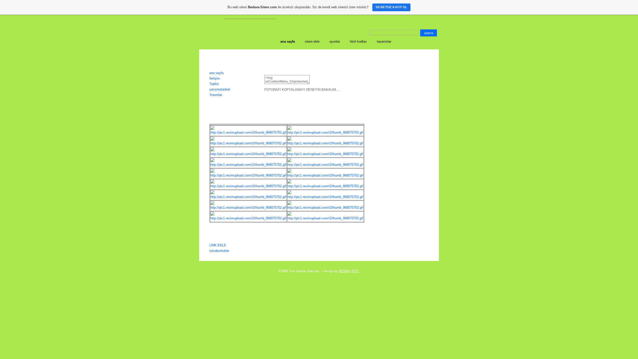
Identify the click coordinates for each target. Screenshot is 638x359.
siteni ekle (312, 41)
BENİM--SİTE (349, 271)
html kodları (358, 41)
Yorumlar (215, 95)
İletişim (214, 78)
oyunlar (334, 41)
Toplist (214, 84)
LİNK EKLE (217, 245)
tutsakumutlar (219, 251)
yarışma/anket (219, 89)
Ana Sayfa (287, 41)
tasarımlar (384, 41)
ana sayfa (216, 73)
